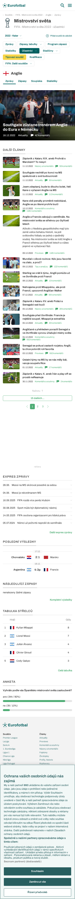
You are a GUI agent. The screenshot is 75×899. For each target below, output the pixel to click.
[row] (37, 627)
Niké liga (7, 760)
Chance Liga (8, 756)
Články (42, 734)
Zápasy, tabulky (28, 44)
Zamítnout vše (37, 881)
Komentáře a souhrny (45, 208)
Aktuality (39, 180)
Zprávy (57, 15)
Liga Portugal (9, 763)
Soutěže (8, 15)
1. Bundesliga (9, 749)
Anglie (48, 15)
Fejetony (43, 752)
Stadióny (48, 50)
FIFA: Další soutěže (16, 63)
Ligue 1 (6, 752)
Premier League (10, 738)
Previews (39, 253)
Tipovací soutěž (14, 57)
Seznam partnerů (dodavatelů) (23, 861)
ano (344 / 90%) (11, 696)
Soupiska (36, 81)
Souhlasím (37, 871)
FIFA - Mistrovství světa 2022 (29, 15)
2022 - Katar (11, 35)
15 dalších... (37, 398)
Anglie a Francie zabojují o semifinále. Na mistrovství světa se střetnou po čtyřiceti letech (45, 220)
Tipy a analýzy (41, 266)
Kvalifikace (36, 57)
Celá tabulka (65, 670)
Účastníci (27, 50)
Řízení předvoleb (37, 892)
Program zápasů (57, 44)
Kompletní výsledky (61, 599)
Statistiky (10, 50)
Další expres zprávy (61, 532)
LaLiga (6, 741)
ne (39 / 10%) (10, 705)
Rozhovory (44, 763)
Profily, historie (46, 760)
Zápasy (22, 81)
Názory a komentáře (44, 166)
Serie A (6, 745)
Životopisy (44, 756)
